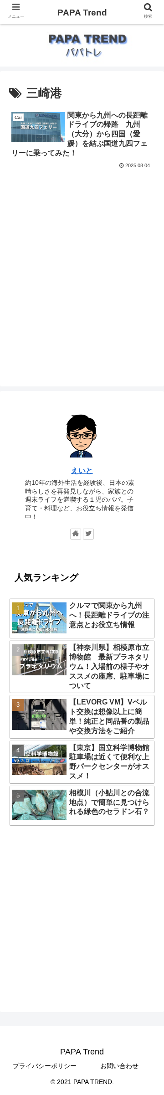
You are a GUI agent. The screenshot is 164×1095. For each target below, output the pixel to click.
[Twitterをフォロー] (88, 534)
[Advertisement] (82, 257)
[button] (146, 862)
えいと (82, 470)
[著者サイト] (75, 534)
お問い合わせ (119, 1065)
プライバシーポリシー (45, 1065)
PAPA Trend (82, 12)
